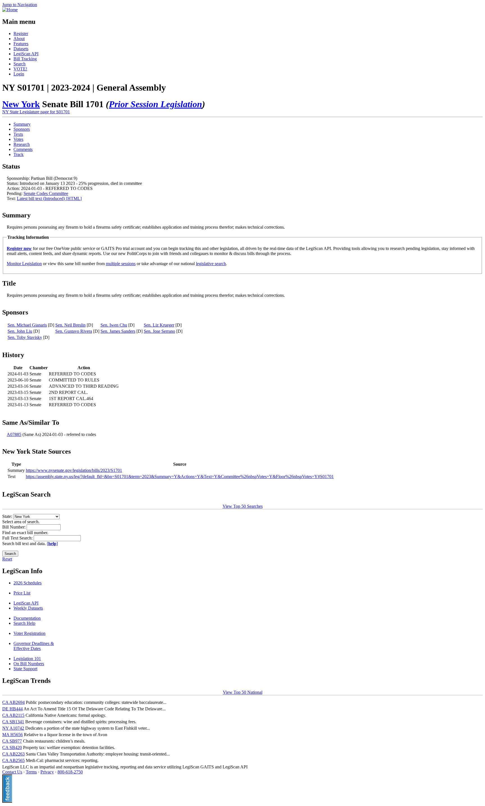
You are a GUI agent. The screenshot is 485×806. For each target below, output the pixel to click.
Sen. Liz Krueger (159, 325)
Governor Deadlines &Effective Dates (33, 646)
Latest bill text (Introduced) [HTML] (49, 198)
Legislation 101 (27, 658)
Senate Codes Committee (46, 193)
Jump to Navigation (19, 4)
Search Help (24, 623)
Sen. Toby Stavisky (25, 337)
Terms (31, 772)
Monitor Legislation (24, 263)
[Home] (10, 9)
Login (18, 74)
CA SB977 (12, 741)
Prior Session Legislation (155, 104)
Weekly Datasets (28, 608)
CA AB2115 (13, 715)
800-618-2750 (70, 772)
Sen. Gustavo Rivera (73, 331)
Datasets (20, 48)
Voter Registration (29, 633)
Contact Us (12, 772)
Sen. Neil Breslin (70, 325)
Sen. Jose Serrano (159, 331)
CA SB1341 (13, 721)
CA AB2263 (13, 754)
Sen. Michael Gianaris (27, 325)
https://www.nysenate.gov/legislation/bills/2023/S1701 (74, 470)
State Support (25, 668)
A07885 (14, 434)
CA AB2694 (13, 702)
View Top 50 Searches (243, 506)
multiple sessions (121, 263)
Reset (7, 559)
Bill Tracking (25, 58)
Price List (21, 593)
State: (7, 516)
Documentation (27, 618)
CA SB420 (12, 747)
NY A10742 (13, 728)
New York (21, 104)
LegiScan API (25, 53)
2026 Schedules (27, 582)
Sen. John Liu (20, 331)
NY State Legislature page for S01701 (36, 111)
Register (20, 33)
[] (52, 543)
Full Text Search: (18, 538)
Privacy (47, 772)
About (19, 38)
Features (20, 43)
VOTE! (20, 68)
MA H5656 (12, 734)
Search (19, 63)
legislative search (211, 263)
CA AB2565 (13, 760)
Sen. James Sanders (117, 331)
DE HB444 (12, 708)
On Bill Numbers (28, 663)
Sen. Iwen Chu (113, 325)
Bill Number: (14, 527)
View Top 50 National (242, 692)
